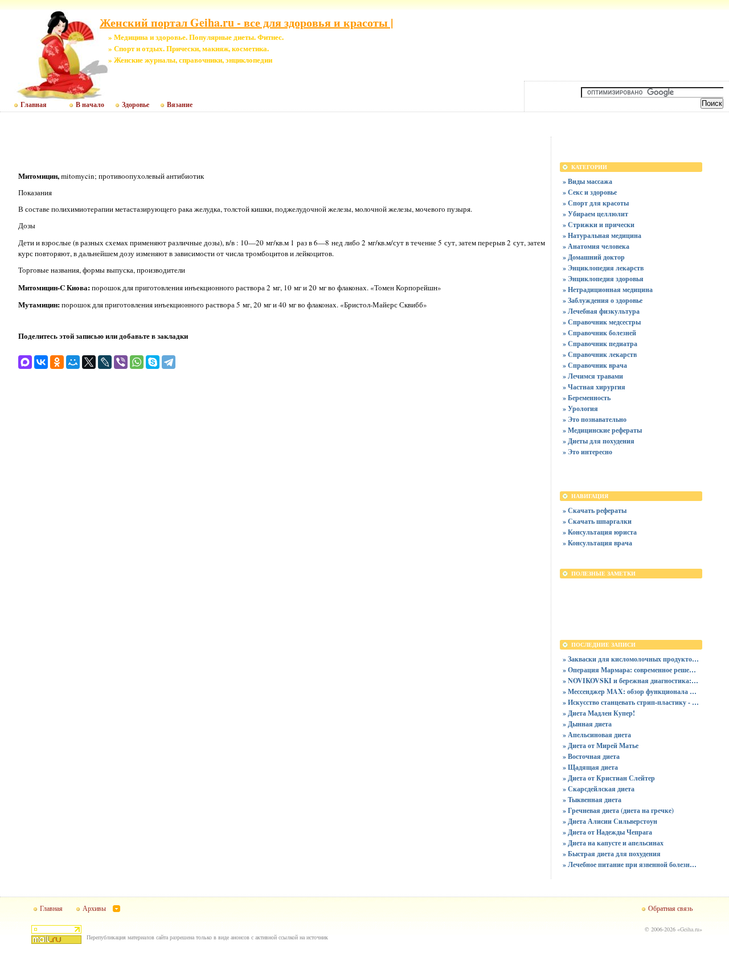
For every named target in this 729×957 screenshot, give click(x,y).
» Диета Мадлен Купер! (599, 713)
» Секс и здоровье (590, 192)
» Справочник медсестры (602, 322)
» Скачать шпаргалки (597, 521)
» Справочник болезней (599, 333)
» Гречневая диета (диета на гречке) (618, 810)
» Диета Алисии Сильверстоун (610, 821)
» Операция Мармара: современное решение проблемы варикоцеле (631, 670)
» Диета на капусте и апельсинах (613, 843)
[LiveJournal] (105, 362)
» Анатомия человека (596, 246)
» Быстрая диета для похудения (612, 854)
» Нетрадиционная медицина (608, 289)
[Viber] (121, 362)
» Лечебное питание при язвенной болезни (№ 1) (631, 864)
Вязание (180, 105)
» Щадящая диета (590, 767)
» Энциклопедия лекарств (603, 268)
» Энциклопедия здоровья (603, 279)
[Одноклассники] (57, 362)
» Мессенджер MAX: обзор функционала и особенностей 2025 (631, 691)
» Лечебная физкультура (601, 311)
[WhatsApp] (137, 362)
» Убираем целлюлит (595, 214)
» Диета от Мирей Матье (600, 745)
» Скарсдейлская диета (598, 789)
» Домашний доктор (594, 257)
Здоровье (135, 105)
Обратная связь (670, 908)
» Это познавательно (594, 419)
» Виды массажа (587, 181)
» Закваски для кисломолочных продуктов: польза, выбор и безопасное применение (631, 659)
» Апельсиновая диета (597, 735)
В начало (90, 105)
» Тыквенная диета (592, 799)
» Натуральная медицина (602, 235)
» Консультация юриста (600, 532)
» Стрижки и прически (598, 224)
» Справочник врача (595, 365)
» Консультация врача (597, 543)
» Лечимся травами (593, 376)
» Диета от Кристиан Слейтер (609, 778)
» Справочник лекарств (600, 354)
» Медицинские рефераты (602, 430)
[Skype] (152, 362)
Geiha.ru (689, 929)
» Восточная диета (591, 756)
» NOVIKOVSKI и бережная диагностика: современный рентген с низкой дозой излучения (631, 680)
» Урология (580, 408)
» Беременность (587, 397)
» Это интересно (587, 452)
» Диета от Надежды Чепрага (607, 832)
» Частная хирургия (594, 387)
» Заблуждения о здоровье (602, 300)
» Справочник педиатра (600, 343)
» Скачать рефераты (594, 510)
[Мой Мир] (73, 362)
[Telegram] (168, 362)
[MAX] (25, 362)
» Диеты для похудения (598, 441)
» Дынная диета (587, 724)
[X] (89, 362)
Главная (34, 105)
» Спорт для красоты (596, 203)
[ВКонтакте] (41, 362)
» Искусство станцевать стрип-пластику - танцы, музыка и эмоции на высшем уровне (631, 702)
